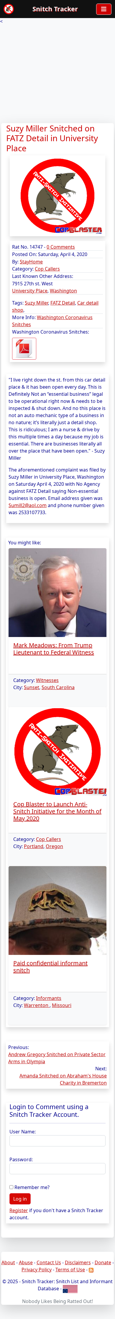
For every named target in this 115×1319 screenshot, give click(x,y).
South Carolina (58, 687)
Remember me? (32, 1187)
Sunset (31, 687)
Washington (63, 290)
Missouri (61, 1005)
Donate (103, 1262)
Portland (33, 846)
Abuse (26, 1262)
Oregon (54, 846)
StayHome (31, 261)
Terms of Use (70, 1269)
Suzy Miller (36, 303)
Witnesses (47, 680)
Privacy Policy (37, 1269)
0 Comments (61, 247)
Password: (21, 1159)
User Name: (22, 1131)
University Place (29, 290)
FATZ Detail (62, 303)
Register (18, 1210)
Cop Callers (47, 269)
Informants (48, 998)
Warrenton (37, 1005)
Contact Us (49, 1262)
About (8, 1262)
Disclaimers (78, 1262)
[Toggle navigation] (103, 9)
